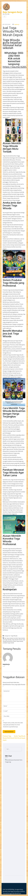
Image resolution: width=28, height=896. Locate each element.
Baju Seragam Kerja (12, 12)
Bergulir (23, 891)
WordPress (18, 893)
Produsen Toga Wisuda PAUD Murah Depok (8, 738)
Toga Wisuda (14, 636)
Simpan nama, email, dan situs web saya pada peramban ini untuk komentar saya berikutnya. (13, 725)
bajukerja (16, 24)
